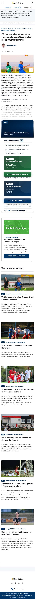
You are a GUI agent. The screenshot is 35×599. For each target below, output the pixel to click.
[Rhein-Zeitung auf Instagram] (19, 583)
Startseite (4, 11)
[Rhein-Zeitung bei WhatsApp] (12, 583)
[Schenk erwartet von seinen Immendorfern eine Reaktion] (17, 374)
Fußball (16, 11)
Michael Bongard (11, 45)
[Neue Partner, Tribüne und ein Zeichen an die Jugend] (17, 422)
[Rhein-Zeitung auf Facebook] (15, 583)
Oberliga (22, 11)
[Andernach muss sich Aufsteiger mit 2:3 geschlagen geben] (17, 469)
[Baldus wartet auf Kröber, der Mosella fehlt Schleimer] (17, 517)
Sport (10, 11)
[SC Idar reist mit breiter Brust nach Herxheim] (17, 330)
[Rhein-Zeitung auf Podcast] (23, 583)
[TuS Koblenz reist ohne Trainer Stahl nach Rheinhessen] (17, 282)
